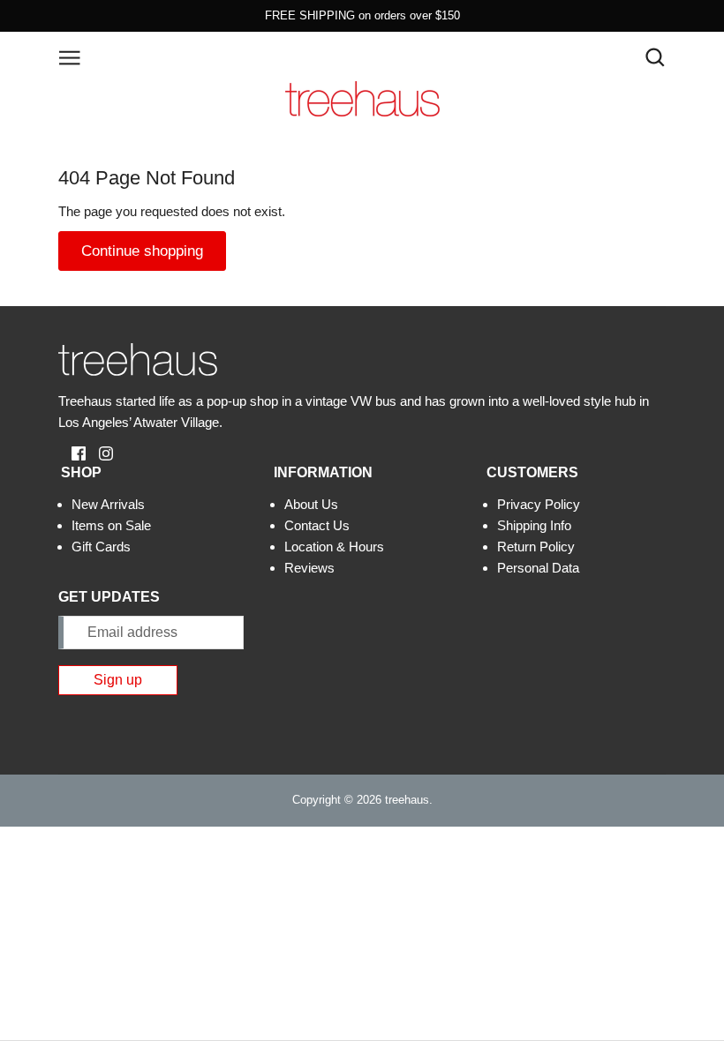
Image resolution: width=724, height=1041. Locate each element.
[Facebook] (72, 452)
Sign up (118, 679)
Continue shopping (142, 251)
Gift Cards (101, 546)
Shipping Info (534, 525)
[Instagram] (99, 452)
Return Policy (536, 546)
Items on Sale (111, 525)
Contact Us (317, 525)
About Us (311, 504)
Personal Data (538, 567)
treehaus (407, 799)
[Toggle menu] (69, 56)
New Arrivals (108, 504)
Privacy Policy (538, 504)
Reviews (309, 567)
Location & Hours (334, 546)
